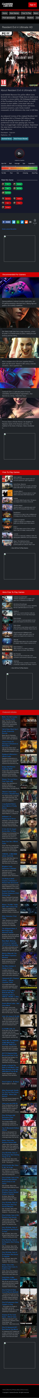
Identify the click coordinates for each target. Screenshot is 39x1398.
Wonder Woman (7, 419)
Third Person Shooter (21, 138)
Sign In (33, 5)
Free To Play (26, 13)
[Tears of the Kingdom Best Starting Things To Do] (28, 1157)
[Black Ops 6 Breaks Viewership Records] (28, 734)
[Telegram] (13, 222)
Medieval (21, 18)
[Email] (30, 222)
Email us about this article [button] (9, 229)
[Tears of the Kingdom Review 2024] (28, 1145)
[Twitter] (22, 222)
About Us (9, 1389)
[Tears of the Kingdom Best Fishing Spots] (28, 1244)
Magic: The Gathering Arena (21, 541)
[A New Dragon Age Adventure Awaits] (28, 933)
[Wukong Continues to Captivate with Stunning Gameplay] (28, 946)
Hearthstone (17, 512)
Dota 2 (15, 527)
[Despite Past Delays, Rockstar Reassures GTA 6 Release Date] (28, 896)
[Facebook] (6, 222)
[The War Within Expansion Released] (28, 958)
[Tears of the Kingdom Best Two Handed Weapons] (28, 1207)
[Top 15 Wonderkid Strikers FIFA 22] (28, 1132)
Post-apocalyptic (9, 18)
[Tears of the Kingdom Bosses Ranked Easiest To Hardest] (28, 1195)
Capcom (12, 132)
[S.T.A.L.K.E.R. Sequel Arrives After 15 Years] (28, 833)
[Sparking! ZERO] (28, 771)
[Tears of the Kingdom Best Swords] (28, 1220)
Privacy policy (16, 1389)
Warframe (16, 661)
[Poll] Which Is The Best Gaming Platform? (17, 299)
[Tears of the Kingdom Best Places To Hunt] (28, 1232)
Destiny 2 (16, 611)
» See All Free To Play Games (19, 548)
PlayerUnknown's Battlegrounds (23, 632)
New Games (14, 13)
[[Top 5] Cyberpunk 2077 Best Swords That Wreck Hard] (28, 1332)
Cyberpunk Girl (7, 389)
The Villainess (7, 329)
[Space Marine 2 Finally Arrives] (28, 809)
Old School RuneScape (20, 604)
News (36, 13)
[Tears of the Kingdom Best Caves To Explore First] (28, 1269)
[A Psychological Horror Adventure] (28, 821)
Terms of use (24, 1389)
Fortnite (16, 498)
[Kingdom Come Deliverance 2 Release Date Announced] (28, 871)
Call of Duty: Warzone (20, 484)
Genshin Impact (18, 505)
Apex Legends (18, 477)
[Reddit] (26, 222)
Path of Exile (17, 625)
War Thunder (17, 654)
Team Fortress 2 (18, 647)
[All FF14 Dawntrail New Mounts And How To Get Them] (28, 1058)
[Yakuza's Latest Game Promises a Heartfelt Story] (28, 796)
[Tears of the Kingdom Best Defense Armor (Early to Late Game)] (28, 1182)
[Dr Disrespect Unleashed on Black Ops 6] (28, 746)
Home (5, 13)
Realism (30, 18)
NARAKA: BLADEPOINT (20, 597)
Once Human (17, 618)
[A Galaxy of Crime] (28, 970)
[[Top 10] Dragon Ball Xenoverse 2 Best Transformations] (28, 1120)
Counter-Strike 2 (18, 491)
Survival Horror (7, 138)
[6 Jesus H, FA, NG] (28, 1020)
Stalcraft (16, 639)
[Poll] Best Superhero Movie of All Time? (16, 359)
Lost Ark (16, 534)
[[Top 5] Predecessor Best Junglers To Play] (28, 1307)
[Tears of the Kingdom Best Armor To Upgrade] (28, 1257)
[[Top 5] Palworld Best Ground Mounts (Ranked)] (28, 1294)
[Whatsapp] (18, 222)
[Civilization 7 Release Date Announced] (28, 883)
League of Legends (19, 520)
